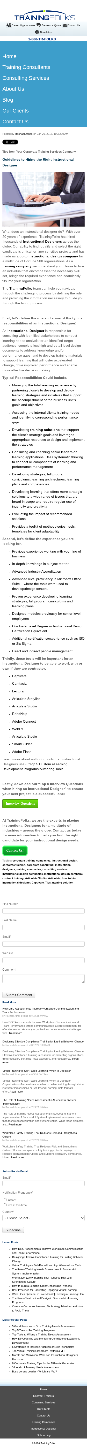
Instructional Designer (25, 331)
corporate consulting (40, 864)
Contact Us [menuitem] (15, 122)
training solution (62, 882)
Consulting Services (43, 1402)
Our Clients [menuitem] (15, 111)
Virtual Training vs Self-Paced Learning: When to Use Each (46, 1265)
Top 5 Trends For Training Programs (33, 1330)
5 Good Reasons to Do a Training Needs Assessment (43, 1326)
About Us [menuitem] (13, 89)
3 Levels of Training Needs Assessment (35, 1367)
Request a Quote (51, 25)
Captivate (38, 882)
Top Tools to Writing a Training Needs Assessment (41, 1334)
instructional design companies (22, 873)
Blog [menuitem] (7, 100)
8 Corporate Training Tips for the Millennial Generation (43, 1363)
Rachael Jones (24, 133)
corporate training (13, 864)
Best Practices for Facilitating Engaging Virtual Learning (44, 1290)
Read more (15, 1033)
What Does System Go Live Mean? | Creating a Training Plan (48, 1294)
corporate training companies (31, 860)
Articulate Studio (36, 878)
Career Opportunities (23, 25)
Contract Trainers (43, 1395)
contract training (13, 878)
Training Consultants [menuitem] (26, 67)
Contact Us (74, 25)
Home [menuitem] (5, 56)
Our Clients (43, 1409)
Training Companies (43, 1422)
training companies (28, 869)
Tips (48, 882)
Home (43, 1389)
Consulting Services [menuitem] (25, 78)
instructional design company (63, 873)
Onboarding (44, 1435)
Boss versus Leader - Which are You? (34, 1371)
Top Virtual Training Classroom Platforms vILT (39, 1350)
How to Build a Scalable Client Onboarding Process (42, 1285)
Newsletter (46, 32)
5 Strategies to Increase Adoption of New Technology (43, 1346)
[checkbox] (43, 1202)
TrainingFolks (20, 288)
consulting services (55, 869)
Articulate (54, 878)
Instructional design (64, 860)
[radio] (43, 1199)
